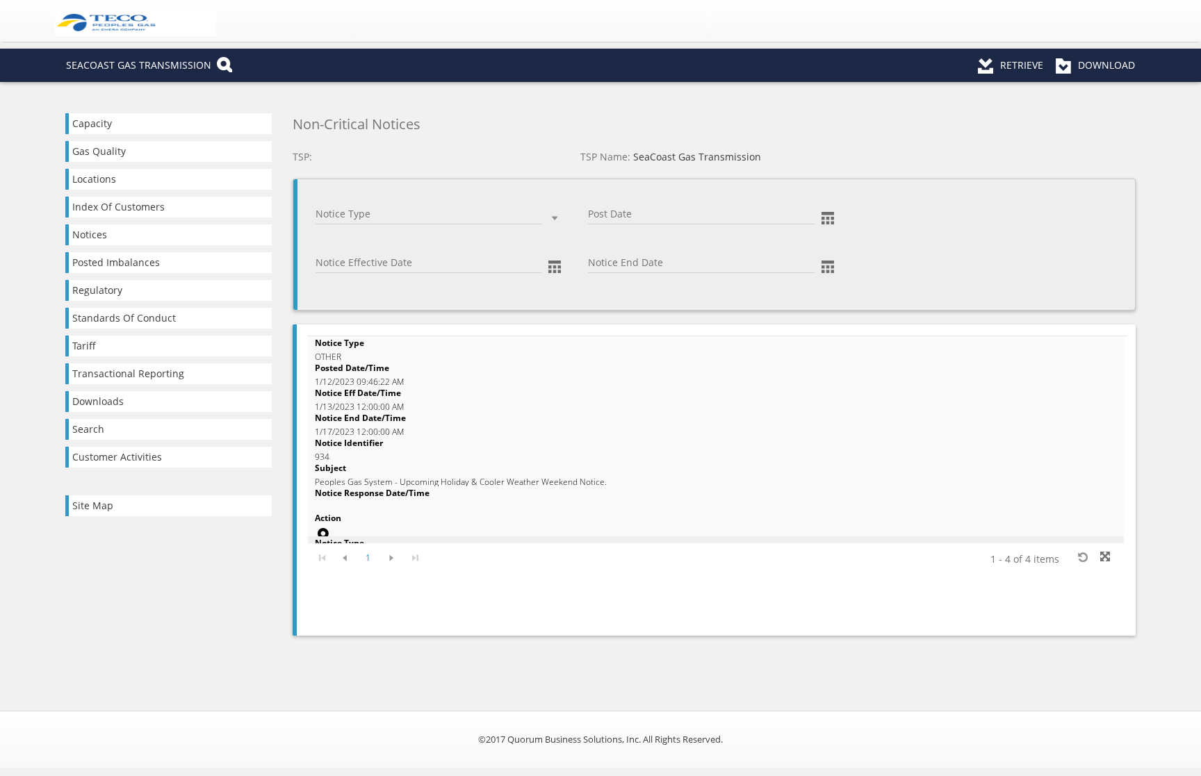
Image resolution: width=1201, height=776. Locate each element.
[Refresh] (1082, 556)
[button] (827, 216)
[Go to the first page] (322, 557)
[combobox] (429, 214)
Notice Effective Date (352, 246)
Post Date (605, 197)
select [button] (554, 218)
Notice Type (337, 197)
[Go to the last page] (414, 557)
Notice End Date (617, 246)
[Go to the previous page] (345, 557)
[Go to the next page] (391, 557)
